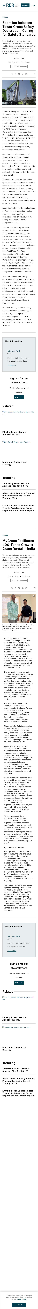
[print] (35, 74)
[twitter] (19, 74)
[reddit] (23, 74)
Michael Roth (19, 58)
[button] (3, 5)
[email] (26, 74)
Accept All (19, 1305)
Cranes (5, 17)
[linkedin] (15, 74)
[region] (19, 1300)
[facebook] (12, 74)
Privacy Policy (21, 1299)
